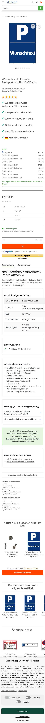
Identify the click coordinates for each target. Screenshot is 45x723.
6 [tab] (27, 68)
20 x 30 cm (23, 152)
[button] (33, 2)
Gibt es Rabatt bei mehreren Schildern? (20, 419)
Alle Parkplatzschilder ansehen (19, 459)
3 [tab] (20, 68)
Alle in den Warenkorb (22, 573)
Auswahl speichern (22, 717)
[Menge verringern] (4, 240)
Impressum (22, 691)
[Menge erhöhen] (40, 240)
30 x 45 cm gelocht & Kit (23, 168)
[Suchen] (40, 8)
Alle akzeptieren (22, 711)
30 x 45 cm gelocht (23, 165)
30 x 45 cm (23, 162)
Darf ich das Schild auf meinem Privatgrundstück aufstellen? (17, 412)
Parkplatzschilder (16, 91)
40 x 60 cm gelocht (23, 174)
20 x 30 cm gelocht (23, 155)
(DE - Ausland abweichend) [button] (25, 231)
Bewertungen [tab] (24, 265)
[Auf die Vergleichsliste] (33, 26)
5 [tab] (24, 68)
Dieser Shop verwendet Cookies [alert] (22, 660)
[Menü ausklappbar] (3, 1)
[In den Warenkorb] (22, 246)
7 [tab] (29, 68)
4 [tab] (22, 68)
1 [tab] (16, 68)
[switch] (7, 697)
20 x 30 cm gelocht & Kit (23, 159)
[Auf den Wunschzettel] (38, 26)
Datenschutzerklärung (9, 691)
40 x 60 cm (23, 171)
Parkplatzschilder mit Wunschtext (20, 462)
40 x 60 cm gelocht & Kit (23, 178)
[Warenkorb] (41, 2)
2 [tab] (18, 68)
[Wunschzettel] (37, 2)
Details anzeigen (22, 720)
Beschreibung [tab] (8, 265)
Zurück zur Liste (8, 17)
